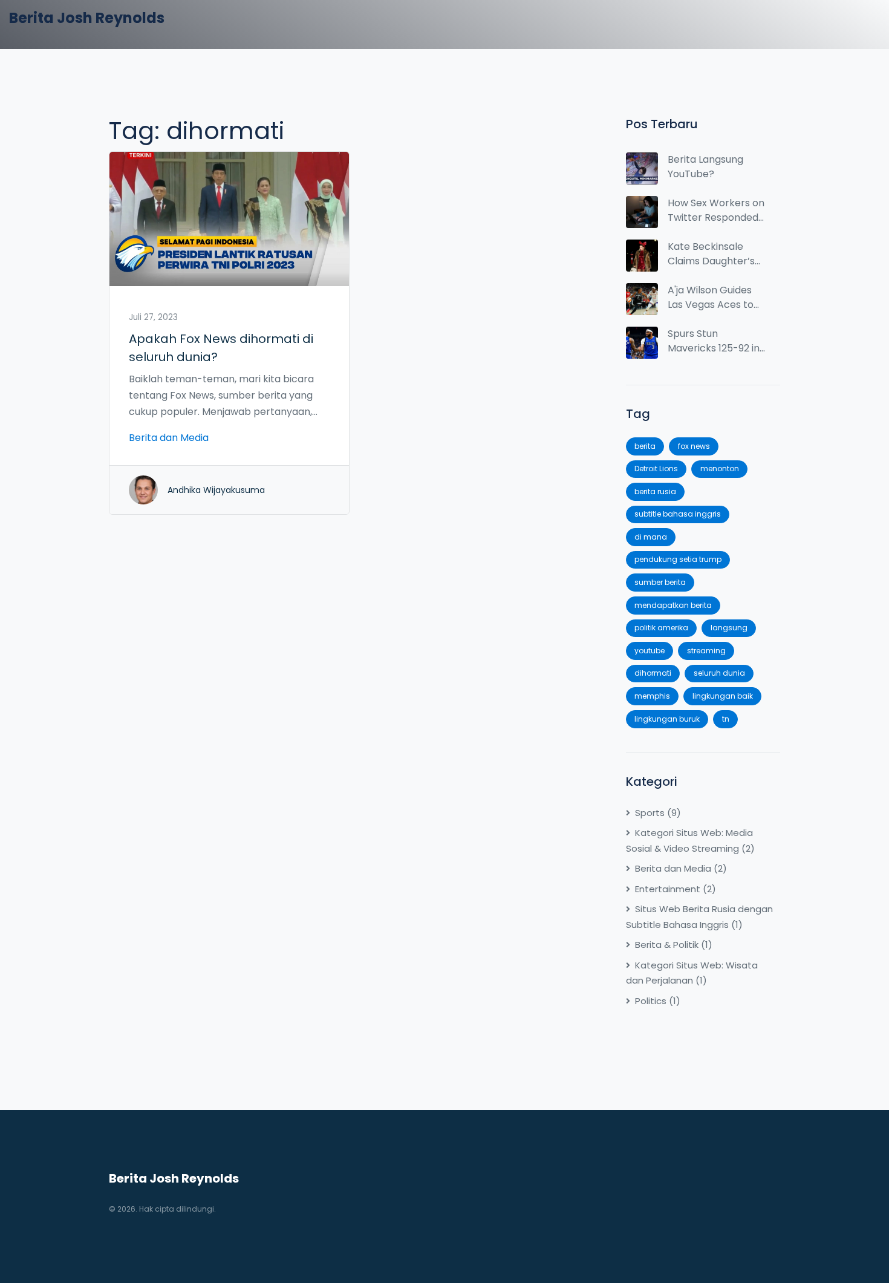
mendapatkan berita (673, 605)
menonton (719, 468)
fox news (694, 446)
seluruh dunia (719, 673)
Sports (658, 812)
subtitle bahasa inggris (677, 514)
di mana (650, 537)
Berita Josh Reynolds (86, 18)
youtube (649, 650)
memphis (652, 696)
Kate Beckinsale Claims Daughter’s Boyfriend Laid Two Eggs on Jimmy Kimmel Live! (712, 254)
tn (725, 719)
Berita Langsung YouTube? (705, 166)
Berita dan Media (169, 438)
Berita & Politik (673, 944)
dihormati (652, 673)
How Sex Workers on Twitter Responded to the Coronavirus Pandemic (716, 210)
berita (645, 446)
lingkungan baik (722, 696)
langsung (729, 627)
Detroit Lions (656, 468)
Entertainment (675, 889)
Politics (657, 1000)
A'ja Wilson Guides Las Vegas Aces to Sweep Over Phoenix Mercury (716, 297)
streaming (706, 650)
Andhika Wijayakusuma (216, 490)
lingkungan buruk (667, 719)
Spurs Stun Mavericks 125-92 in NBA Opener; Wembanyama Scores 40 (714, 341)
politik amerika (661, 627)
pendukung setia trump (677, 559)
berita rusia (655, 491)
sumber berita (660, 582)
